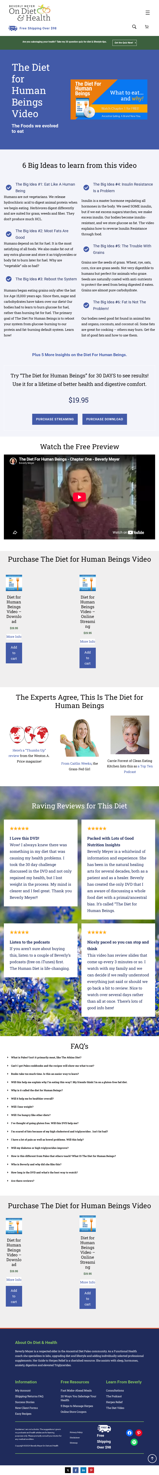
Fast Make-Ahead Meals (76, 1390)
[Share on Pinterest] (91, 1470)
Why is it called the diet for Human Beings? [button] (37, 1090)
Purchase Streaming (55, 419)
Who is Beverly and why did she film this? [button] (36, 1164)
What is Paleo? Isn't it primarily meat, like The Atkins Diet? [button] (46, 1057)
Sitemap (74, 1443)
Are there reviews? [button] (22, 1180)
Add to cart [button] (14, 653)
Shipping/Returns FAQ (29, 1396)
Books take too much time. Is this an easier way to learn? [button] (45, 1074)
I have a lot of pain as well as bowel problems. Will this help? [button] (47, 1139)
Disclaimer (75, 1437)
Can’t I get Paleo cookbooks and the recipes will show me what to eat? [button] (52, 1065)
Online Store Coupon (73, 1412)
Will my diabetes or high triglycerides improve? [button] (39, 1148)
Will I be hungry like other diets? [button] (30, 1115)
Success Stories (25, 1402)
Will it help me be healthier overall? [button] (32, 1098)
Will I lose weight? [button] (22, 1106)
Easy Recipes (23, 1413)
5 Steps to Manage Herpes (77, 1406)
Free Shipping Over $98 (38, 28)
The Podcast (114, 1396)
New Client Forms (26, 1408)
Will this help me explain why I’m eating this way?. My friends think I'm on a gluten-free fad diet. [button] (69, 1082)
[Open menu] (147, 12)
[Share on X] (68, 1470)
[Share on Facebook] (76, 1470)
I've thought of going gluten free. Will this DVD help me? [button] (44, 1123)
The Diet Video (115, 1408)
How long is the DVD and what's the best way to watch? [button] (44, 1172)
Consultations (115, 1390)
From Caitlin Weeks (76, 763)
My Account (23, 1390)
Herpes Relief (114, 1402)
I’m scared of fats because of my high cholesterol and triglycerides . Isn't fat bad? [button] (59, 1131)
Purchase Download (104, 419)
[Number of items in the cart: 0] (146, 26)
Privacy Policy (76, 1432)
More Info (13, 636)
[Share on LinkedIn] (83, 1470)
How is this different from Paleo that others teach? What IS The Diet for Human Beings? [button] (63, 1156)
